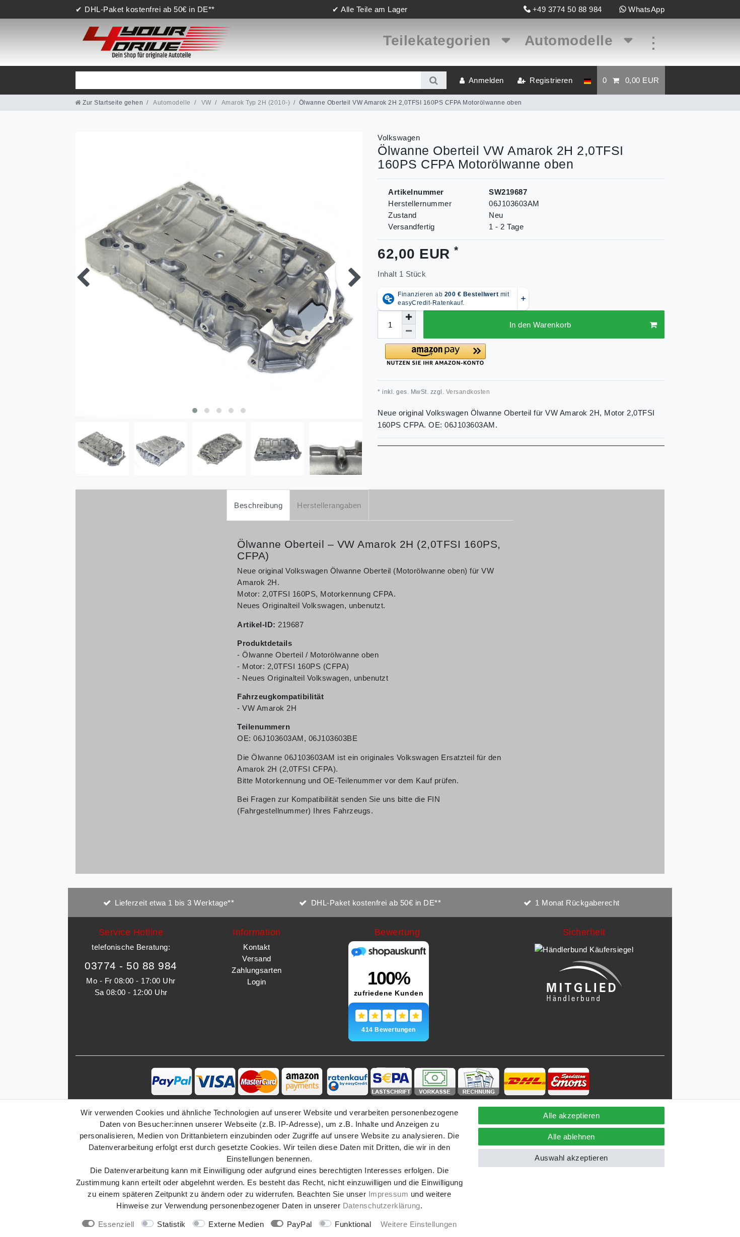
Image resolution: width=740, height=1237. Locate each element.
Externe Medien (236, 1224)
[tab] (258, 504)
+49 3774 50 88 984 (567, 9)
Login (256, 981)
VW (205, 102)
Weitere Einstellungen (419, 1224)
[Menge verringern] (409, 331)
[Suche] (434, 80)
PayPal (299, 1224)
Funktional (353, 1224)
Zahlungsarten (257, 970)
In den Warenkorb (540, 324)
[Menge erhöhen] (409, 317)
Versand (256, 958)
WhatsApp (646, 9)
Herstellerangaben (329, 505)
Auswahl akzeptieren (571, 1157)
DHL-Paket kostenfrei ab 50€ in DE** (376, 902)
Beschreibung (258, 505)
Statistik (171, 1224)
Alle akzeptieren (571, 1115)
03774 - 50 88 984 (131, 965)
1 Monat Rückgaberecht (577, 902)
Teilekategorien (439, 40)
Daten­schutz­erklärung (381, 1205)
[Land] (587, 80)
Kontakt (256, 947)
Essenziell (116, 1224)
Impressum (388, 1194)
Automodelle (571, 40)
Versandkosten (467, 391)
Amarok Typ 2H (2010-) (255, 102)
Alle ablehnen (571, 1136)
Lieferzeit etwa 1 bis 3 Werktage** (174, 902)
